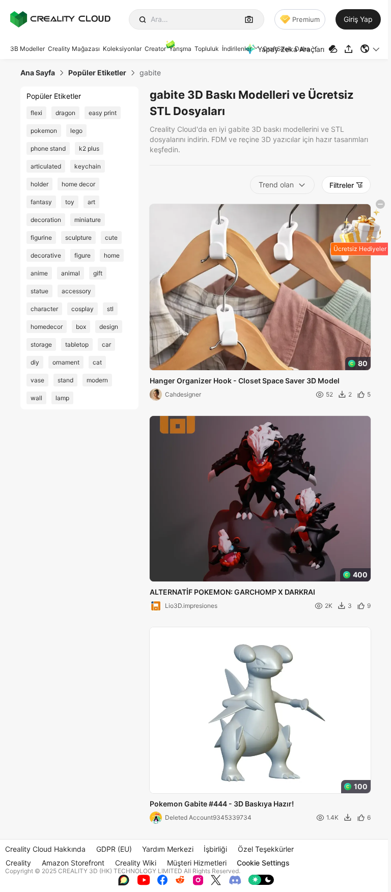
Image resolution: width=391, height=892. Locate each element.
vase (37, 380)
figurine (41, 237)
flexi (36, 113)
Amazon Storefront (73, 862)
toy (69, 202)
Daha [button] (302, 48)
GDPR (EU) (114, 849)
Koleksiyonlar (122, 48)
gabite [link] (150, 72)
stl (110, 309)
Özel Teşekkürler (266, 849)
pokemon (44, 130)
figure (82, 255)
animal (70, 273)
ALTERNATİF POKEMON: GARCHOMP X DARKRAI (232, 592)
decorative (46, 255)
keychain (87, 166)
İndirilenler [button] (237, 48)
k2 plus (89, 148)
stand (65, 380)
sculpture (78, 237)
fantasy (41, 202)
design (108, 326)
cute (111, 237)
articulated (46, 166)
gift (97, 273)
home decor (78, 184)
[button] (370, 49)
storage (41, 344)
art (91, 202)
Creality (18, 862)
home (112, 255)
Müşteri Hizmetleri (197, 862)
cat (97, 362)
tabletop (77, 344)
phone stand (48, 148)
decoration (46, 220)
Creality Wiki (135, 862)
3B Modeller (27, 48)
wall (36, 398)
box (81, 326)
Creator (155, 48)
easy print (103, 113)
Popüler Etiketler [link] (97, 72)
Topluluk (206, 48)
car (106, 344)
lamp (62, 398)
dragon (65, 113)
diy (35, 362)
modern (97, 380)
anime (39, 273)
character (44, 309)
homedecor (47, 326)
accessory (76, 291)
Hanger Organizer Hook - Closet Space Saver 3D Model (245, 380)
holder (39, 184)
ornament (65, 362)
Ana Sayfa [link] (37, 72)
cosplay (82, 309)
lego (76, 130)
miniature (87, 220)
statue (39, 291)
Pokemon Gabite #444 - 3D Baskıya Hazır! (222, 803)
